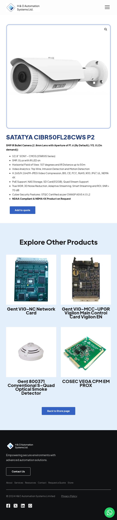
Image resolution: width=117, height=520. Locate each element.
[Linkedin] (23, 506)
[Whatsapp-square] (30, 506)
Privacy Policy (69, 496)
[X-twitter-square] (15, 506)
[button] (107, 7)
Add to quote (22, 210)
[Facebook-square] (8, 506)
